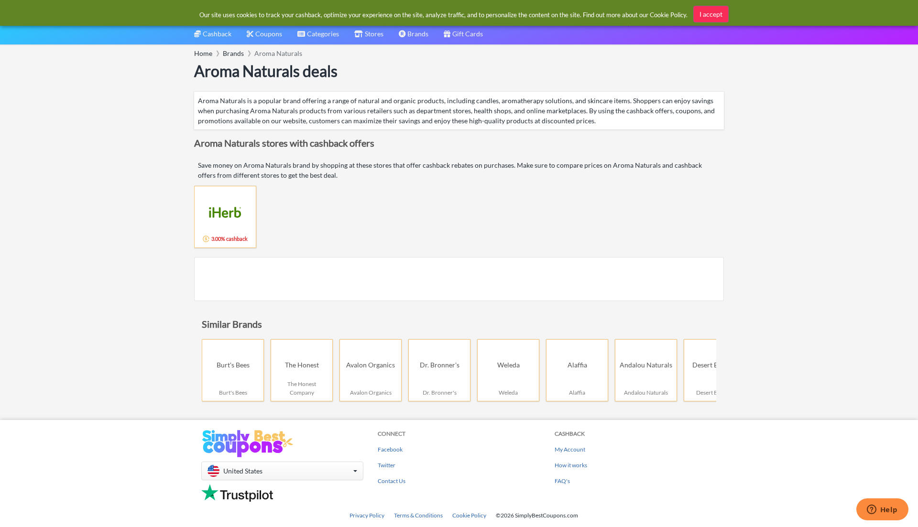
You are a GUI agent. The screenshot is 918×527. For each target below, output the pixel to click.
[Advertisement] (459, 279)
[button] (282, 471)
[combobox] (318, 37)
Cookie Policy (469, 515)
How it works (571, 465)
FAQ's (562, 480)
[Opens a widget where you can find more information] (882, 510)
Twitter (386, 465)
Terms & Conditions (418, 515)
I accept (710, 14)
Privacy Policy (367, 515)
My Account (570, 449)
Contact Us (391, 480)
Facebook (390, 449)
